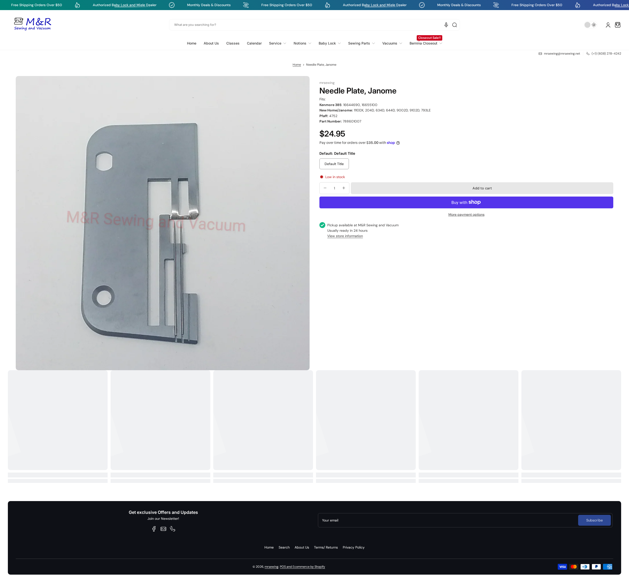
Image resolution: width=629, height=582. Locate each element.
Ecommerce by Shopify (309, 567)
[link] (277, 43)
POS (283, 567)
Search (284, 547)
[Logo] (32, 25)
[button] (617, 24)
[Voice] (446, 25)
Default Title (334, 163)
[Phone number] (173, 529)
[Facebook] (154, 529)
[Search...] (454, 25)
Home (297, 65)
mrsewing (271, 567)
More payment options (466, 214)
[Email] (163, 529)
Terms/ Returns (326, 547)
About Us (302, 547)
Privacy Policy (354, 547)
